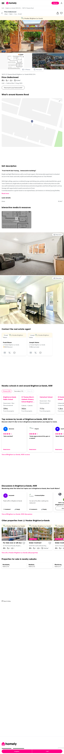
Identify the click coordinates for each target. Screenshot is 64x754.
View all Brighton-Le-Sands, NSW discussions (17, 514)
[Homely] (32, 744)
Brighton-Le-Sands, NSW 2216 (13, 8)
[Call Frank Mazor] (9, 352)
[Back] (2, 13)
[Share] (57, 13)
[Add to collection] (24, 543)
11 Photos (27, 69)
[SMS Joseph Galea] (40, 352)
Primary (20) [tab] (6, 391)
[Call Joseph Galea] (35, 352)
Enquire (16, 751)
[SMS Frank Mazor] (14, 352)
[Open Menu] (3, 3)
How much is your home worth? (13, 87)
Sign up (55, 3)
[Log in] (61, 3)
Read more (5, 193)
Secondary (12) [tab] (18, 391)
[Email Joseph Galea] (30, 352)
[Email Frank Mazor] (4, 352)
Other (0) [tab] (29, 391)
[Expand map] (59, 100)
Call (47, 751)
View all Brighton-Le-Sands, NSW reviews (16, 454)
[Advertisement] (32, 156)
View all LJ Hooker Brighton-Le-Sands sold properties (20, 553)
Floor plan (39, 69)
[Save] (61, 13)
